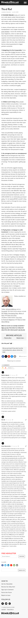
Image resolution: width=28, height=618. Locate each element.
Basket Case (20, 338)
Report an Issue (5, 595)
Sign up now (5, 328)
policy (3, 199)
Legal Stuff (3, 609)
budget (13, 52)
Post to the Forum (6, 592)
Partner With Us (10, 609)
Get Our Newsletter (7, 584)
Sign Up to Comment (7, 589)
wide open (4, 124)
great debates (5, 31)
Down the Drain (12, 315)
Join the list (21, 330)
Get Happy (4, 313)
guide (10, 143)
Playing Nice (7, 338)
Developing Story (13, 313)
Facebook (4, 311)
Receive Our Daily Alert (8, 587)
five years (7, 215)
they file (21, 249)
